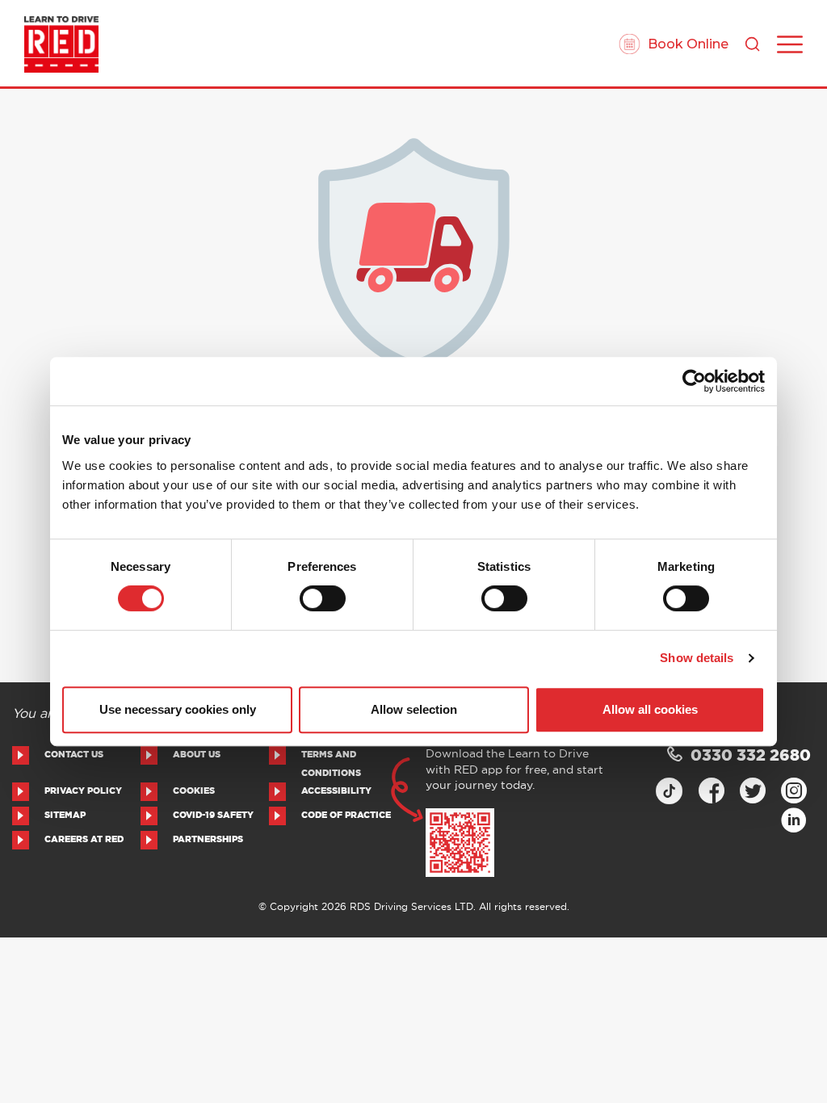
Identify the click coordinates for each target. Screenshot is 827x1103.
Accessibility (336, 790)
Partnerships (208, 839)
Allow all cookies (650, 709)
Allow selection (414, 709)
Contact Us (73, 754)
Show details (696, 658)
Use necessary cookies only (177, 709)
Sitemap (65, 815)
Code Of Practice (346, 815)
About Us (196, 754)
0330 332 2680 (751, 756)
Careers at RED (84, 839)
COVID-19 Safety (213, 815)
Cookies (194, 790)
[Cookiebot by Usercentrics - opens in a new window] (694, 381)
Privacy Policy (83, 790)
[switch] (323, 598)
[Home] (61, 44)
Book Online (688, 44)
